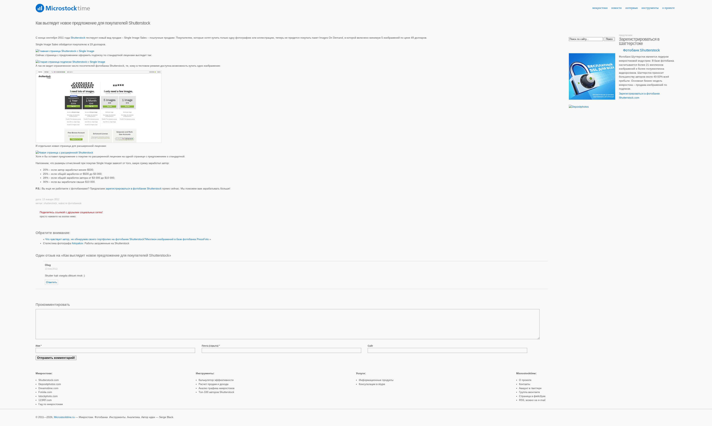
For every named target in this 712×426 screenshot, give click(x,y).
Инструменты (650, 7)
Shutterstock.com (48, 380)
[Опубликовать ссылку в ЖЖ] (76, 221)
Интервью (631, 7)
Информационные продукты (376, 380)
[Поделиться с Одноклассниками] (68, 221)
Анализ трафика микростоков (216, 388)
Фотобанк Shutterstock (641, 50)
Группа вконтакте (529, 392)
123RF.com (45, 400)
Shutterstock (78, 37)
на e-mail (539, 400)
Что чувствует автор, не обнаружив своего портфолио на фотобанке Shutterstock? (95, 239)
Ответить (51, 282)
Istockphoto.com (48, 396)
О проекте (668, 7)
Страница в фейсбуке (532, 396)
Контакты (524, 384)
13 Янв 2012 (51, 269)
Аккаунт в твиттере (530, 388)
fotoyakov (77, 243)
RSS (521, 400)
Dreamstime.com (48, 388)
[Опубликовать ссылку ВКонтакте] (53, 221)
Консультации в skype (372, 384)
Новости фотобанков (69, 203)
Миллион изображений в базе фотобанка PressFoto (177, 239)
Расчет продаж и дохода (213, 384)
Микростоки (600, 7)
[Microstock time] (63, 11)
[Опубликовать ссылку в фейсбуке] (60, 221)
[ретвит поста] (44, 221)
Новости (616, 7)
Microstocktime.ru (64, 417)
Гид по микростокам (50, 404)
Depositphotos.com (49, 384)
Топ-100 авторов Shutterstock (216, 392)
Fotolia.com (45, 392)
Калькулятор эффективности (216, 380)
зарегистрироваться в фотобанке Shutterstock (133, 188)
